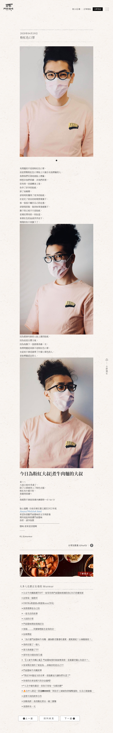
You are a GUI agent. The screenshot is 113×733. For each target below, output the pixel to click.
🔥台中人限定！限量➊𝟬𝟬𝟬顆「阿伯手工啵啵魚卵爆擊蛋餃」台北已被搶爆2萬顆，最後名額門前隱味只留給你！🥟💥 (58, 690)
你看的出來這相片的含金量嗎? (36, 680)
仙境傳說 (26, 634)
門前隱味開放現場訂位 (33, 623)
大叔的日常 (28, 618)
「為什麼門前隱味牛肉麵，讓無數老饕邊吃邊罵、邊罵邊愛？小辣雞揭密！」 (57, 639)
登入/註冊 (76, 9)
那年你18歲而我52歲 (32, 654)
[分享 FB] (91, 545)
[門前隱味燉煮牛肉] (8, 7)
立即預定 (97, 9)
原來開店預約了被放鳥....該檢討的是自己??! (43, 665)
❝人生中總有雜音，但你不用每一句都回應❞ (42, 685)
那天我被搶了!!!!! (30, 649)
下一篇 (69, 718)
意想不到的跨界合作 (32, 696)
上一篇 (29, 718)
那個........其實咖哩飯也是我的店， (39, 628)
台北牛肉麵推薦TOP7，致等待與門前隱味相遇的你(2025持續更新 (53, 592)
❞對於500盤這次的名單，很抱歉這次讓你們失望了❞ (46, 675)
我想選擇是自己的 (31, 608)
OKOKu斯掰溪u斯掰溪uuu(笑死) (38, 603)
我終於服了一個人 (31, 644)
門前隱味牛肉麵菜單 (32, 670)
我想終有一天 (29, 706)
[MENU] (107, 9)
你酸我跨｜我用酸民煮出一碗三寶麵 (39, 701)
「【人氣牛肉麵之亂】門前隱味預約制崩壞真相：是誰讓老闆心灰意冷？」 (56, 659)
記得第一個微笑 (30, 597)
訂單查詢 (87, 9)
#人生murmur (26, 536)
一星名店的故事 (30, 613)
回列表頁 (49, 718)
